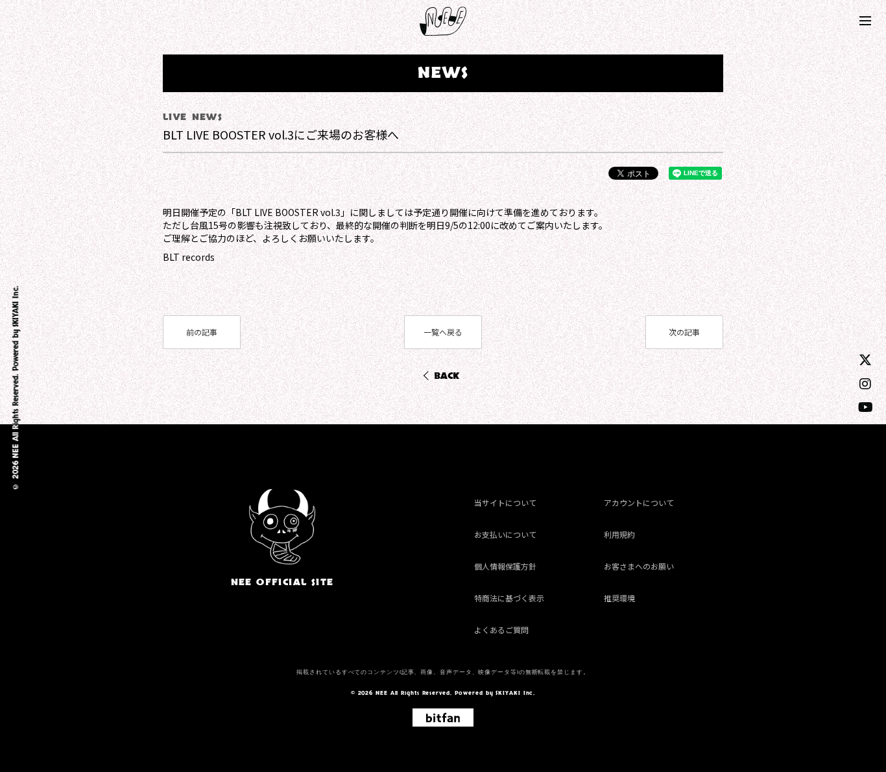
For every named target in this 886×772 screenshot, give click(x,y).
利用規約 (619, 534)
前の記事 (201, 331)
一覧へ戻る (443, 331)
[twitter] (865, 359)
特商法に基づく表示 (509, 597)
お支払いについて (505, 534)
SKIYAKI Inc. (15, 307)
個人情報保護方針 (505, 566)
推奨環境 (619, 597)
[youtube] (865, 406)
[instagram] (865, 383)
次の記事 (684, 331)
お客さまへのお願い (639, 566)
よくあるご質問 (501, 629)
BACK (446, 376)
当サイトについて (505, 502)
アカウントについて (639, 502)
